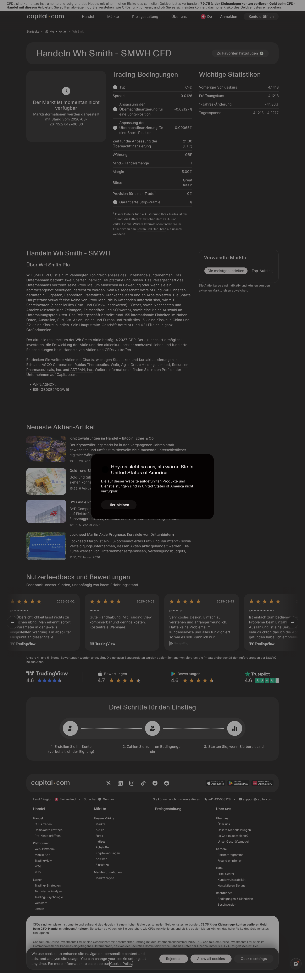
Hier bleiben (119, 505)
